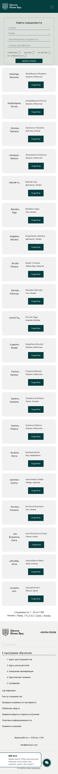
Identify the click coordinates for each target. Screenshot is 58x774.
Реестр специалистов (12, 696)
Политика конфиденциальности (17, 720)
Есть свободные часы (15, 56)
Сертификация (9, 690)
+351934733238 (48, 632)
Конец (47, 615)
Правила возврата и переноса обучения (20, 714)
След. (39, 615)
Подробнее (35, 85)
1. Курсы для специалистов (19, 659)
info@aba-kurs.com (29, 745)
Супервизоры (12, 52)
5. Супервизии (13, 683)
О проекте (9, 644)
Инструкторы (42, 52)
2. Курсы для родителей (18, 665)
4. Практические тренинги (18, 677)
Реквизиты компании (11, 726)
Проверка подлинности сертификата (19, 702)
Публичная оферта (11, 708)
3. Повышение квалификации (20, 671)
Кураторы (27, 52)
